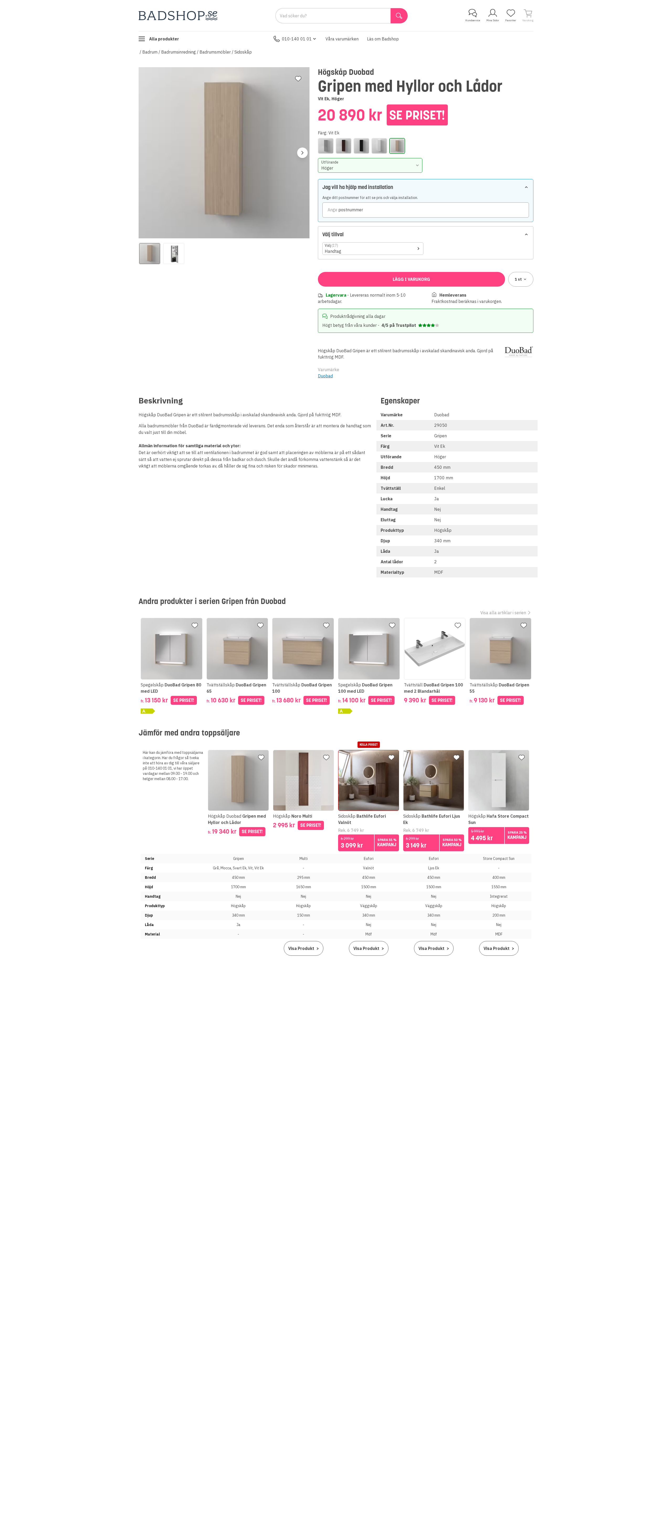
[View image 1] (149, 253)
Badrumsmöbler (215, 52)
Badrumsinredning (178, 52)
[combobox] (370, 165)
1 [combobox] (518, 279)
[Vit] (379, 146)
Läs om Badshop (383, 38)
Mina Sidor (492, 20)
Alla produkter (164, 38)
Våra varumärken (342, 38)
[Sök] (399, 15)
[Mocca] (343, 146)
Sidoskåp (243, 52)
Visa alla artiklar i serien (503, 612)
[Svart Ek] (361, 146)
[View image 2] (173, 253)
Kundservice (472, 20)
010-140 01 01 (297, 38)
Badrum (150, 52)
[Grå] (326, 146)
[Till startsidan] (178, 15)
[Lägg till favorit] (298, 79)
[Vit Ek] (397, 146)
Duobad (325, 376)
